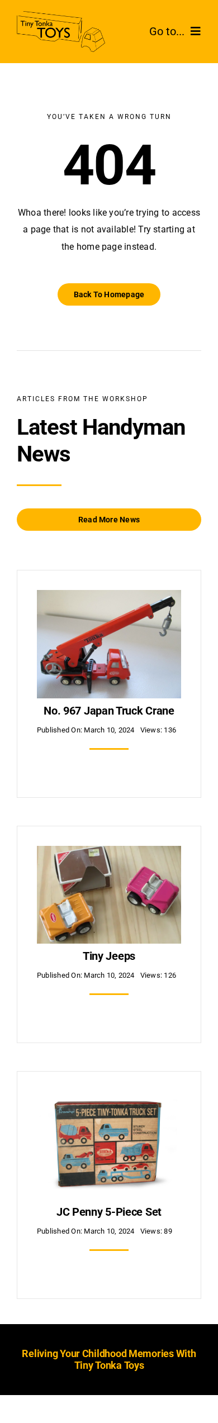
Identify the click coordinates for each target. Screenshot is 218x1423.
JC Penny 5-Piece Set (109, 1212)
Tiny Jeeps (109, 956)
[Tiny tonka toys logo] (61, 15)
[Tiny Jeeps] (109, 854)
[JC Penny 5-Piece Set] (109, 1099)
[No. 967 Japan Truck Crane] (109, 598)
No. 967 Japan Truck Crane (109, 710)
